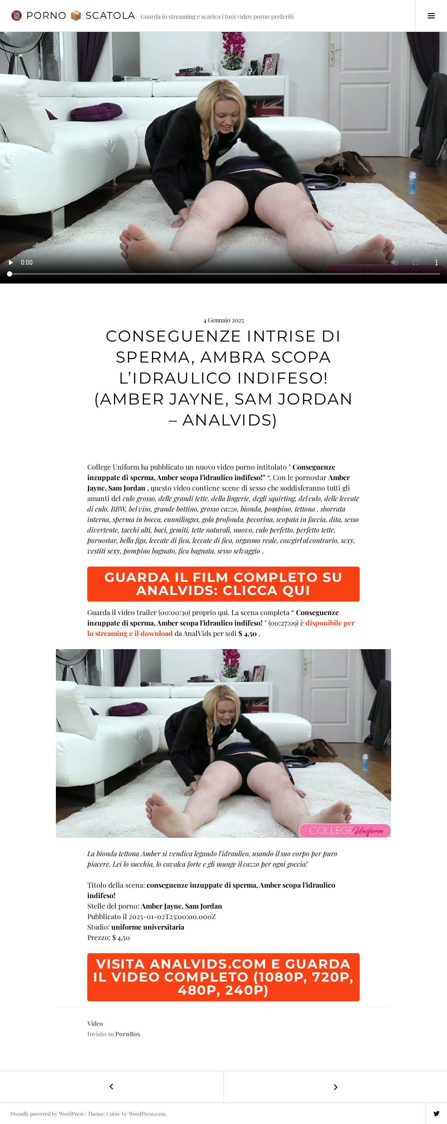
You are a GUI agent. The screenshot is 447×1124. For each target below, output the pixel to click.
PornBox (128, 1034)
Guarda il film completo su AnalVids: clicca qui (223, 583)
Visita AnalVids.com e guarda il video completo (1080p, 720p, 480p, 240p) (223, 977)
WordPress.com (147, 1113)
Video (95, 1023)
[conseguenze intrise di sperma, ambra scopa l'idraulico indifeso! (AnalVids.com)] (223, 743)
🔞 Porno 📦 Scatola (72, 15)
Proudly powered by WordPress (47, 1113)
